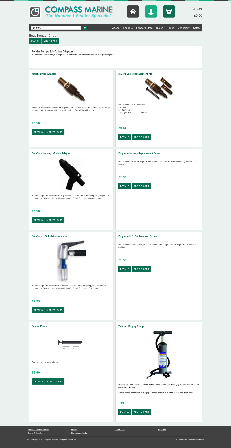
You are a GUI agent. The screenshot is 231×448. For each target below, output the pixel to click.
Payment (162, 429)
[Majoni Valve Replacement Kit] (159, 101)
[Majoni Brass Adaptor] (71, 104)
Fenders (128, 27)
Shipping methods (79, 433)
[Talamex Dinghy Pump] (159, 381)
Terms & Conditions (36, 433)
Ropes (170, 27)
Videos (115, 27)
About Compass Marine (38, 429)
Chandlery (183, 27)
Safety (196, 27)
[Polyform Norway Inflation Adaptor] (71, 192)
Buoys (159, 27)
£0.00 (198, 15)
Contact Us (120, 429)
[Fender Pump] (71, 359)
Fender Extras (144, 27)
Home (74, 429)
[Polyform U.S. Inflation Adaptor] (71, 282)
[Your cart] (169, 11)
